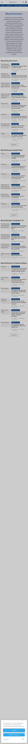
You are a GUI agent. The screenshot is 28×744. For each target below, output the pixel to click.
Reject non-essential (14, 734)
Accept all (14, 730)
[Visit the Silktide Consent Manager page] (23, 739)
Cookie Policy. (21, 726)
